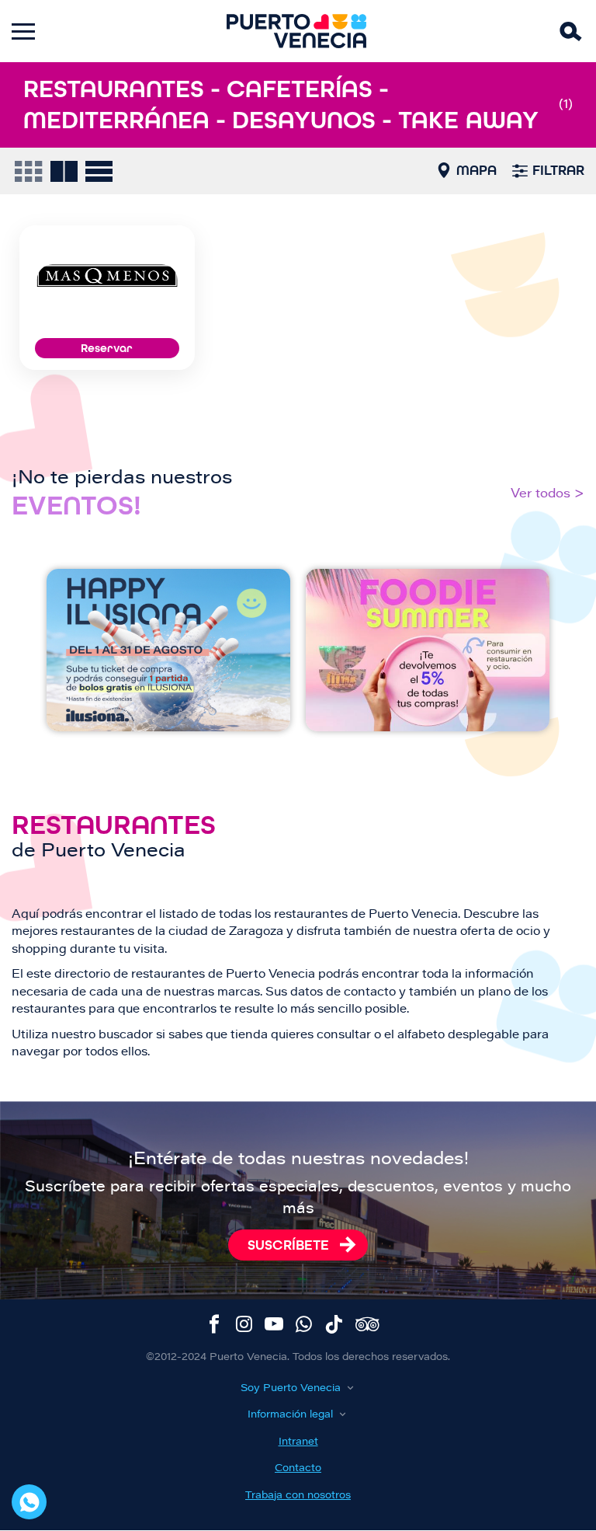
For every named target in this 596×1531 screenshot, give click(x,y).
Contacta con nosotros (29, 1501)
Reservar (107, 348)
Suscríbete (288, 1245)
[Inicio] (296, 31)
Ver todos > (547, 494)
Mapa (476, 170)
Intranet (298, 1442)
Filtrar (558, 170)
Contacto (298, 1468)
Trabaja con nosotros (298, 1496)
